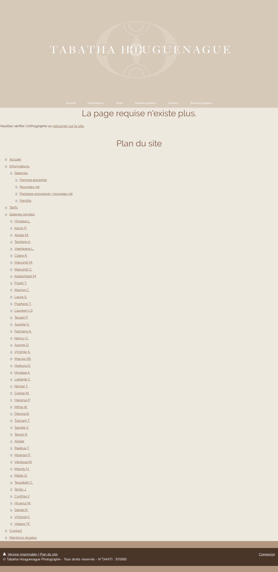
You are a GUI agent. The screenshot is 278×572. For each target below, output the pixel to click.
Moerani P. (22, 455)
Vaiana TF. (22, 524)
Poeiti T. (20, 283)
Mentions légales (23, 538)
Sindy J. (20, 489)
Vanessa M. (23, 462)
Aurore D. (21, 345)
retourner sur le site (68, 126)
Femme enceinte (33, 180)
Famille (25, 201)
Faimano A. (23, 331)
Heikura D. (22, 366)
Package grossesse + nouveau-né (46, 194)
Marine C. (21, 290)
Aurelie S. (21, 324)
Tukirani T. (22, 421)
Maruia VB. (22, 359)
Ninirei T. (21, 386)
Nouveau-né (29, 187)
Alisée (19, 441)
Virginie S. (22, 352)
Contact (15, 531)
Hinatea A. (22, 373)
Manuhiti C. (23, 269)
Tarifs (13, 207)
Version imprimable (22, 554)
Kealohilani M (25, 276)
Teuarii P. (21, 317)
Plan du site (49, 554)
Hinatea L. (22, 221)
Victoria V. (22, 517)
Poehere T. (22, 304)
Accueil (15, 159)
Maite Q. (20, 476)
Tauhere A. (22, 242)
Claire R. (20, 256)
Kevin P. (20, 228)
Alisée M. (21, 235)
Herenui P (22, 400)
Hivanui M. (22, 503)
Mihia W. (21, 407)
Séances (21, 173)
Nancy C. (21, 338)
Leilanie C (22, 379)
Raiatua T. (22, 448)
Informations (19, 166)
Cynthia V (22, 496)
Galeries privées (22, 214)
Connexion (267, 554)
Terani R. (21, 434)
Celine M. (21, 393)
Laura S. (20, 297)
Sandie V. (21, 427)
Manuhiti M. (23, 262)
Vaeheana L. (24, 249)
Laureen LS (23, 310)
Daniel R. (21, 510)
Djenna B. (21, 414)
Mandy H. (22, 469)
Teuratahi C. (23, 482)
